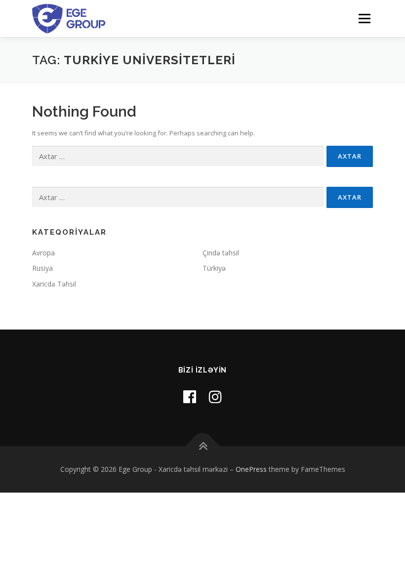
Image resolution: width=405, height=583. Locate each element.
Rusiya (42, 268)
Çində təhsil (220, 252)
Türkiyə (214, 268)
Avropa (43, 252)
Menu (364, 18)
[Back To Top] (202, 446)
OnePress (251, 469)
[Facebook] (189, 396)
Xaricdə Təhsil (54, 284)
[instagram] (215, 396)
